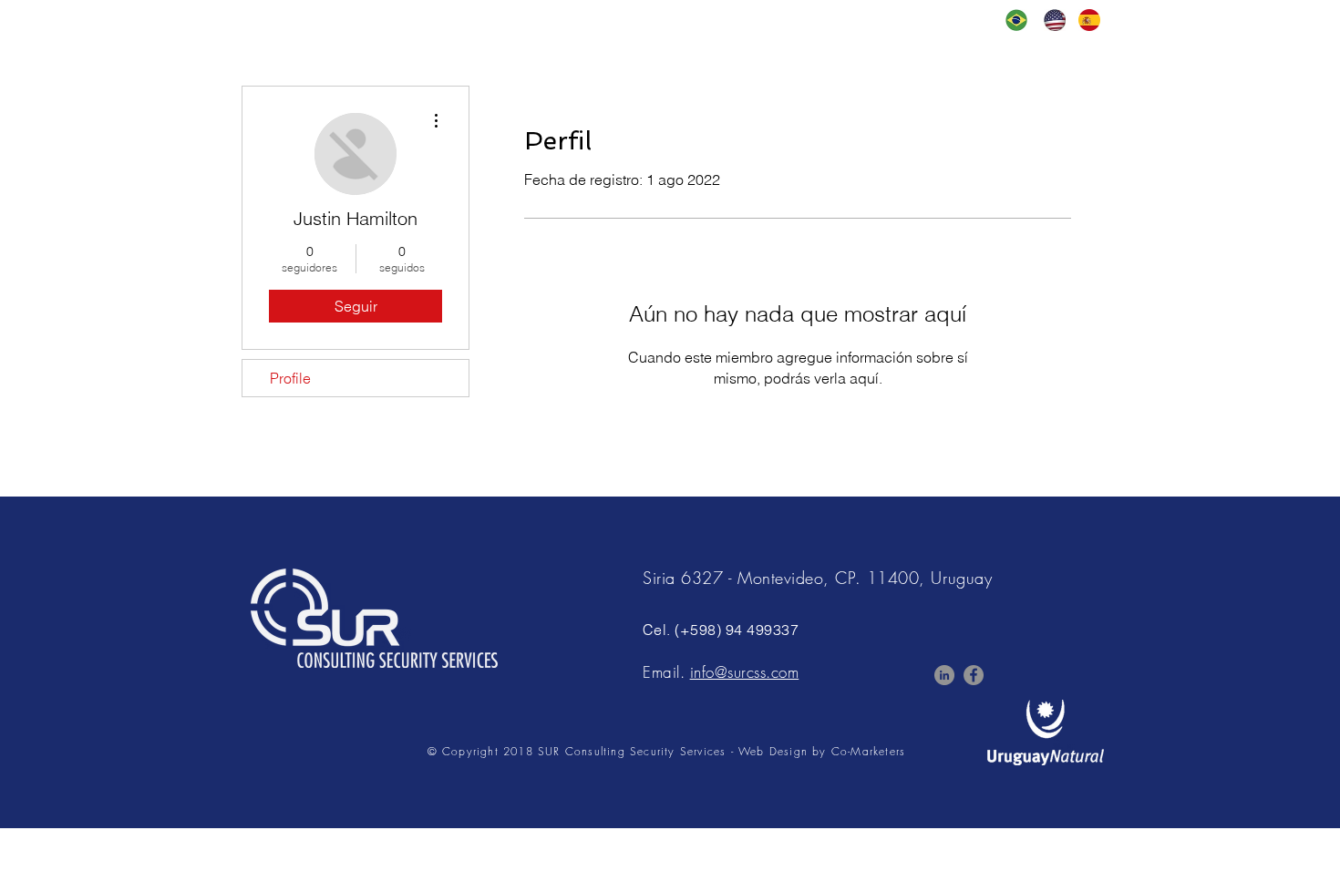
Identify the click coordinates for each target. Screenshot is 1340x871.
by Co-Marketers (858, 751)
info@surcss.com (744, 671)
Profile (290, 378)
